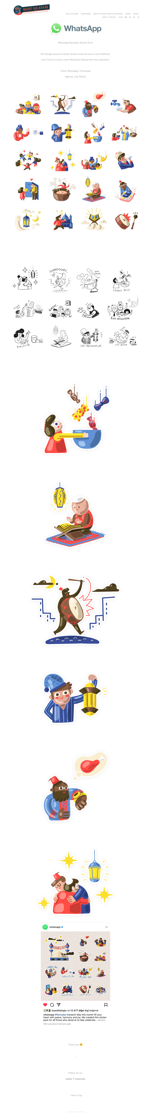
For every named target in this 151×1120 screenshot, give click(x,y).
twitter (69, 1078)
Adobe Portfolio (79, 1112)
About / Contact (109, 17)
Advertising (86, 14)
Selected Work (72, 14)
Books (135, 14)
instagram (80, 1078)
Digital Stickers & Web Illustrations (108, 14)
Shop (121, 17)
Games (128, 14)
